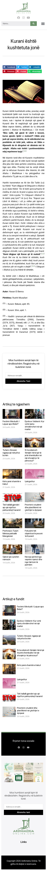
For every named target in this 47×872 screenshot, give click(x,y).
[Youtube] (28, 18)
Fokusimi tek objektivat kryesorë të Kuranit (34, 533)
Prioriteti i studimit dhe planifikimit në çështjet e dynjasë (33, 507)
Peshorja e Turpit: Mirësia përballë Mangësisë (11, 533)
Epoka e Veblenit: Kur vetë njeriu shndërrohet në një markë (34, 425)
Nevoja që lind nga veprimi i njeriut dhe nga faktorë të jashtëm (33, 560)
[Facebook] (18, 18)
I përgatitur (30, 481)
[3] (33, 266)
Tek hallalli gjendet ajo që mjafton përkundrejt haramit (12, 507)
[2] (43, 254)
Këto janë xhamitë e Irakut (29, 665)
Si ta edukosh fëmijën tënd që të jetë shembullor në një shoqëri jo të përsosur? (33, 455)
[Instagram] (23, 18)
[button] (43, 23)
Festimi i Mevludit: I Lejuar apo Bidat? (11, 422)
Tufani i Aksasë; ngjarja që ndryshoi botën (11, 453)
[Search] (33, 23)
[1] (25, 151)
